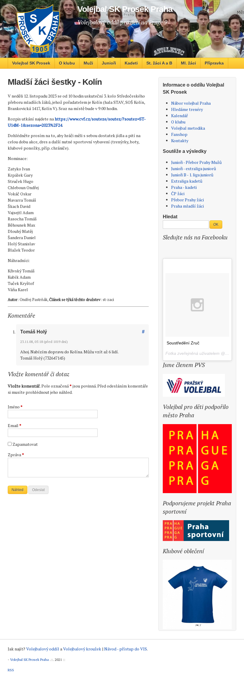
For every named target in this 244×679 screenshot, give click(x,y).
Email (14, 425)
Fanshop (179, 134)
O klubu (67, 63)
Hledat (170, 216)
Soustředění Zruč (183, 343)
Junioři (109, 63)
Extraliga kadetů (186, 181)
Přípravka (214, 63)
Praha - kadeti (184, 187)
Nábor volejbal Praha (191, 103)
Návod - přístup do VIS (125, 649)
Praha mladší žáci (187, 206)
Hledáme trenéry (187, 109)
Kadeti (131, 63)
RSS (11, 670)
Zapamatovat (25, 444)
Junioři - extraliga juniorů (193, 168)
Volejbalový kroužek (82, 649)
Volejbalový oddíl (42, 649)
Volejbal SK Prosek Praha (29, 659)
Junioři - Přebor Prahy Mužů (196, 162)
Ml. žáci (188, 63)
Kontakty (179, 140)
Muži (88, 63)
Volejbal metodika (188, 128)
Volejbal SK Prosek (31, 63)
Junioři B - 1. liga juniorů (192, 175)
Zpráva (16, 454)
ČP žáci (177, 193)
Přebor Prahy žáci (187, 200)
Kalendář (179, 115)
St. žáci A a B (159, 63)
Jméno (15, 407)
